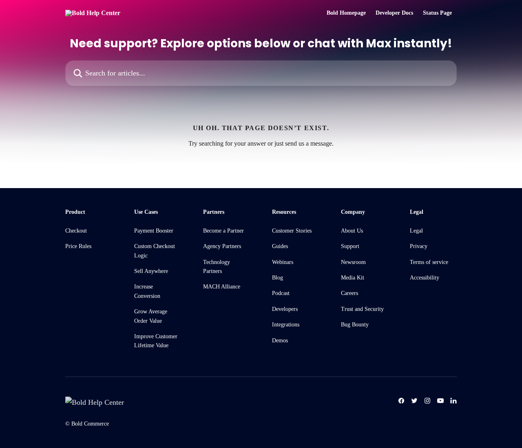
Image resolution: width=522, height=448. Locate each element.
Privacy (418, 246)
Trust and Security (362, 309)
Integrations (285, 325)
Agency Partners (222, 246)
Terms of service (429, 262)
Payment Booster (153, 231)
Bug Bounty (355, 325)
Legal (416, 231)
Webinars (282, 262)
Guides (280, 246)
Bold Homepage (346, 13)
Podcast (281, 293)
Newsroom (353, 262)
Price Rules (78, 246)
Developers (285, 309)
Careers (349, 293)
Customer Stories (292, 231)
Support (350, 246)
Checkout (76, 231)
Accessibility (424, 278)
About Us (352, 231)
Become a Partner (223, 231)
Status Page (437, 13)
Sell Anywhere (151, 271)
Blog (277, 278)
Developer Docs (394, 13)
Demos (280, 340)
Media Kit (352, 278)
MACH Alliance (221, 287)
